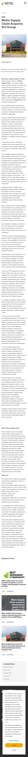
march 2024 (6, 676)
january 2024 (7, 670)
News (3, 17)
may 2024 (6, 679)
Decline (14, 750)
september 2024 (8, 667)
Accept (14, 745)
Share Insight (5, 62)
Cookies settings (14, 740)
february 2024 (7, 673)
